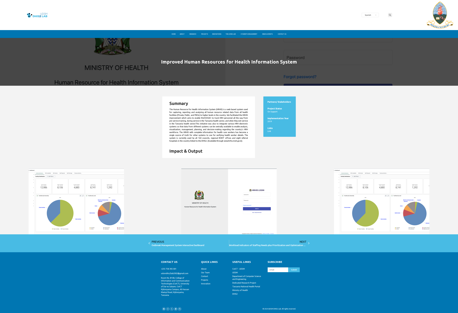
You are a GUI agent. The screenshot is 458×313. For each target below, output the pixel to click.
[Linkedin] (175, 309)
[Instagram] (167, 309)
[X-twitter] (171, 309)
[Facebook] (164, 309)
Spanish (368, 15)
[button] (390, 15)
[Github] (179, 309)
